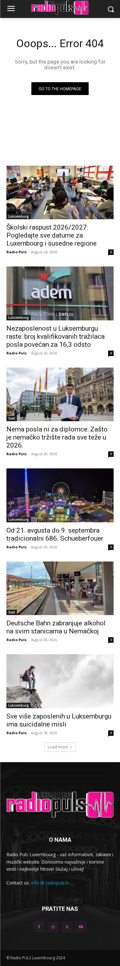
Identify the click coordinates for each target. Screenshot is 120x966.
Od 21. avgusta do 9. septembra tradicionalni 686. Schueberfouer (54, 534)
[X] (67, 927)
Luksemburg (18, 216)
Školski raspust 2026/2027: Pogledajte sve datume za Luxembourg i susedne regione (51, 235)
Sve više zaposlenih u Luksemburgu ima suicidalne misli (58, 720)
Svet (11, 418)
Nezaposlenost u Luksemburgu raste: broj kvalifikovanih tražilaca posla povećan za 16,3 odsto (55, 336)
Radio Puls (16, 251)
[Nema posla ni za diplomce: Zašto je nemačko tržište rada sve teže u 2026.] (60, 395)
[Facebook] (39, 927)
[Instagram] (53, 927)
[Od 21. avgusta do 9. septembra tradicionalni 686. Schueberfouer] (60, 495)
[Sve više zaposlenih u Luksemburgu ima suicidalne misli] (60, 681)
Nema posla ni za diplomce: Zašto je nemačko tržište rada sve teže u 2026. (57, 437)
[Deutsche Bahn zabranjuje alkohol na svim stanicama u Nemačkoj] (60, 588)
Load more (58, 747)
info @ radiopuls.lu (50, 883)
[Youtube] (81, 927)
